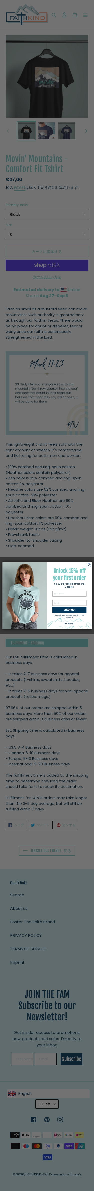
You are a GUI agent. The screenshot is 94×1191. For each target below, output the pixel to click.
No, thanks (69, 623)
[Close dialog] (89, 565)
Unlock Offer (69, 609)
